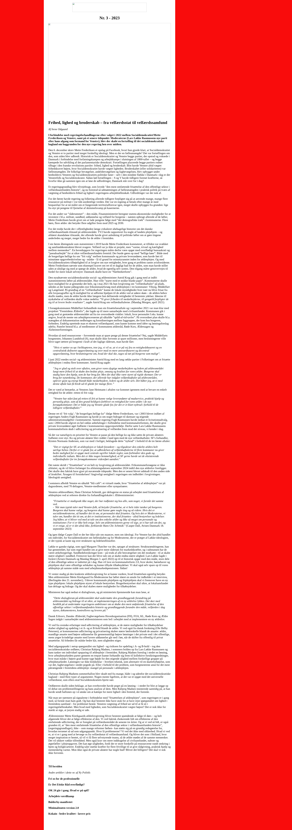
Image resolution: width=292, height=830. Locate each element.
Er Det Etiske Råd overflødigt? (66, 784)
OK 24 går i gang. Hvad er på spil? (68, 790)
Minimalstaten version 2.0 (63, 807)
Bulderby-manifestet (60, 802)
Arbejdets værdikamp (61, 796)
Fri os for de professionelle (64, 778)
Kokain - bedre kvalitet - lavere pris (69, 813)
